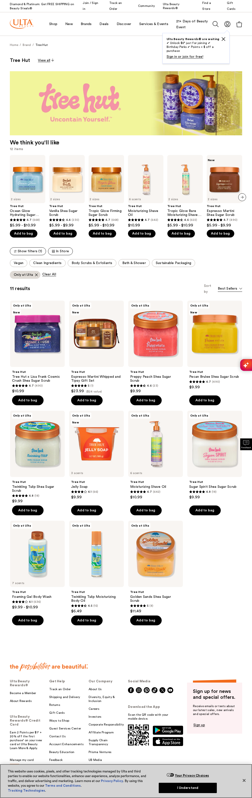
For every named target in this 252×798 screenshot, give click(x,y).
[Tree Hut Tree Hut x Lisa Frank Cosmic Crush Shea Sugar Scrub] (37, 347)
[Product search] (216, 24)
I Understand (188, 787)
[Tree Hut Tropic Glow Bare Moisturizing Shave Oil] (185, 191)
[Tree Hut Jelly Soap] (96, 455)
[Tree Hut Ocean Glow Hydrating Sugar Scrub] (27, 191)
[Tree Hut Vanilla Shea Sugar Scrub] (67, 191)
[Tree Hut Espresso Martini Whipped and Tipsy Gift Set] (96, 347)
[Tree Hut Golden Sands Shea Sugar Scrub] (155, 567)
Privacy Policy (112, 781)
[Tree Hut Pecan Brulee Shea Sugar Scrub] (214, 345)
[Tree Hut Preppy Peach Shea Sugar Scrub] (155, 347)
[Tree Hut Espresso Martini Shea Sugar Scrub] (224, 191)
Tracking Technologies (26, 790)
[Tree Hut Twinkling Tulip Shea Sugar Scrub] (37, 457)
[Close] (244, 780)
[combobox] (230, 289)
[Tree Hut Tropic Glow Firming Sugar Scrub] (106, 191)
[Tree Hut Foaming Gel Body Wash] (37, 565)
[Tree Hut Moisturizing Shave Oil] (145, 191)
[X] (223, 39)
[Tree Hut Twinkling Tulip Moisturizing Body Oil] (96, 567)
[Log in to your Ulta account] (227, 24)
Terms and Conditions (63, 785)
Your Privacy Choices (192, 775)
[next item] (242, 197)
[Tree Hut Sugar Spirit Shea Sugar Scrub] (214, 455)
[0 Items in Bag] (239, 24)
